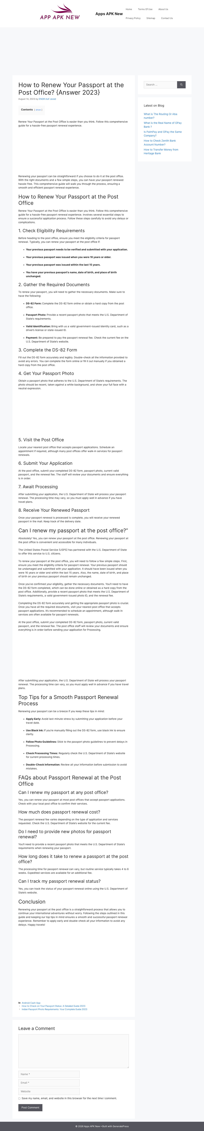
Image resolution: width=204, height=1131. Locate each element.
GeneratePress (121, 1126)
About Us (163, 9)
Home (129, 9)
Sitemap (151, 18)
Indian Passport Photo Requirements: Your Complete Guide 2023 (54, 1009)
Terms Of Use (145, 9)
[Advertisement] (102, 50)
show (38, 110)
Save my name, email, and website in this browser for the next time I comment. (69, 1098)
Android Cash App (31, 1003)
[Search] (181, 84)
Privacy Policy (133, 18)
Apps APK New (109, 14)
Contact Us (167, 18)
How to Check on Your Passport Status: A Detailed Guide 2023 (53, 1006)
